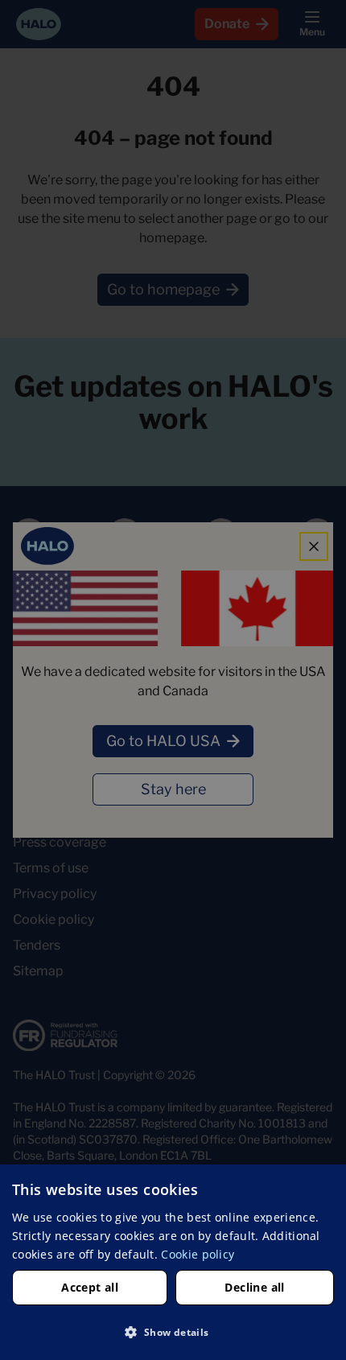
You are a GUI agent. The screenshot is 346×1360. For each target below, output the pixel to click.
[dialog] (173, 1262)
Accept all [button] (89, 1287)
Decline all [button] (254, 1287)
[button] (173, 1331)
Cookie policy (197, 1254)
